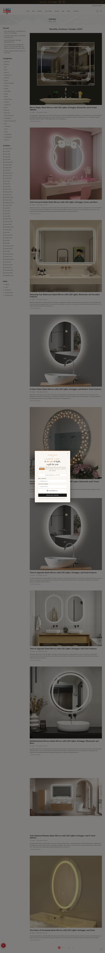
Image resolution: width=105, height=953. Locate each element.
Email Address (42, 478)
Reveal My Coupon (52, 495)
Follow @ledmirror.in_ (53, 490)
